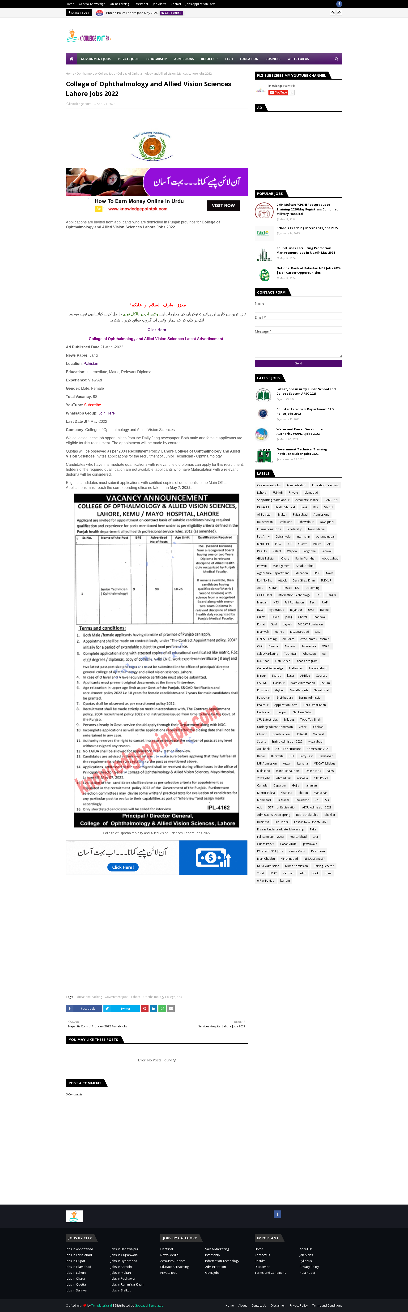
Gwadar (273, 646)
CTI (291, 756)
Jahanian (311, 785)
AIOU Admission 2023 (317, 807)
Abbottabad (330, 558)
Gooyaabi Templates (149, 1305)
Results (262, 551)
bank (304, 507)
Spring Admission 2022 (287, 741)
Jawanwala (310, 844)
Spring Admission (310, 698)
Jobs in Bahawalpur (124, 1249)
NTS (276, 602)
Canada (262, 785)
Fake (313, 829)
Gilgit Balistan (266, 558)
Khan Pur (287, 793)
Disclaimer (262, 1267)
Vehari (303, 727)
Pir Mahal (283, 800)
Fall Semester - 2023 (270, 837)
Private (293, 493)
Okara (285, 558)
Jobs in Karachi (121, 1267)
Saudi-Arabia (305, 566)
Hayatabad (326, 756)
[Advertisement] (256, 35)
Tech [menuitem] (229, 59)
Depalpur (279, 785)
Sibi (316, 800)
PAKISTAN (331, 500)
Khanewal (319, 617)
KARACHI (263, 507)
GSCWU (262, 683)
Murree (279, 632)
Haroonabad (318, 668)
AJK (329, 544)
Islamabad (311, 493)
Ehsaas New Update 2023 (311, 822)
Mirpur (261, 676)
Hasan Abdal (288, 844)
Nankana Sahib (303, 712)
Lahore (135, 997)
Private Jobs (168, 1272)
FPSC (317, 573)
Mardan (262, 602)
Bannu (324, 610)
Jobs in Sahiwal (76, 1290)
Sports (261, 741)
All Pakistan (264, 515)
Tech (313, 602)
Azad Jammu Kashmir (314, 639)
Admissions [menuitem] (184, 59)
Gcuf (274, 624)
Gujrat (261, 617)
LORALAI (301, 734)
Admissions (321, 515)
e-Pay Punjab (265, 881)
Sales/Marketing (267, 654)
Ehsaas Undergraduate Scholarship (280, 829)
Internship (212, 1255)
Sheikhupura (284, 698)
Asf (324, 654)
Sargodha (309, 551)
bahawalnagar (325, 536)
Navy (329, 573)
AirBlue (305, 676)
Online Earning (119, 4)
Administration (296, 485)
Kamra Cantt (297, 851)
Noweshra (309, 646)
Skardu (276, 676)
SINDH (328, 507)
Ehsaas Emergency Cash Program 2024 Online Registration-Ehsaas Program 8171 (164, 13)
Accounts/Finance (307, 500)
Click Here (157, 330)
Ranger (331, 595)
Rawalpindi (326, 522)
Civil (260, 646)
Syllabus (289, 720)
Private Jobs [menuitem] (128, 59)
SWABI (326, 646)
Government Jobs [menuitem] (96, 59)
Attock (282, 580)
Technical (290, 654)
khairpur (262, 705)
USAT (273, 873)
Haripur (281, 712)
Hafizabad (296, 668)
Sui (327, 800)
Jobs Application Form (201, 4)
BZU (260, 610)
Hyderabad (276, 610)
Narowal (290, 646)
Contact (176, 4)
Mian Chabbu (266, 859)
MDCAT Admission (310, 624)
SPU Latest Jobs (267, 720)
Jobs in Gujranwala (124, 1255)
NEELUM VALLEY (314, 859)
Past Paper (141, 4)
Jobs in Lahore (76, 1272)
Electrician (264, 712)
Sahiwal (327, 551)
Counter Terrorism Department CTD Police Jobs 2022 (305, 411)
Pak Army (263, 536)
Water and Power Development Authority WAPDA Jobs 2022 (301, 431)
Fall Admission (294, 602)
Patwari (262, 566)
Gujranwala (283, 536)
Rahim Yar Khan (305, 558)
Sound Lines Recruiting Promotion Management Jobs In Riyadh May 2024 (305, 250)
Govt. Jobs (212, 1272)
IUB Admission (267, 763)
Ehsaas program (307, 661)
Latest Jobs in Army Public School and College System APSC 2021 (306, 391)
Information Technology (222, 1261)
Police (317, 544)
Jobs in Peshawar (123, 1278)
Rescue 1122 (291, 588)
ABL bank (263, 749)
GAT (315, 837)
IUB (290, 544)
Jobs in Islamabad (78, 1267)
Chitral (302, 617)
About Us (306, 1249)
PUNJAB (277, 493)
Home (70, 4)
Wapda (292, 551)
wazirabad (315, 741)
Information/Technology (294, 595)
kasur (290, 676)
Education (301, 573)
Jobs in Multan (121, 1272)
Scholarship (294, 529)
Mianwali (263, 632)
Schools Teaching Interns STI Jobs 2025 (307, 228)
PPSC (278, 544)
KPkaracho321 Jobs (270, 851)
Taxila (275, 617)
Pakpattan (264, 698)
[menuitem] (71, 58)
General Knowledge (92, 4)
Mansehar (320, 793)
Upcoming (312, 588)
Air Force (288, 639)
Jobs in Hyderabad (124, 1261)
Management (281, 566)
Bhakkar (329, 815)
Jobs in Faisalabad (79, 1255)
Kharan (303, 793)
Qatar (273, 588)
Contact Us (262, 1255)
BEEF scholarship (307, 815)
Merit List (263, 544)
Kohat (261, 624)
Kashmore (318, 851)
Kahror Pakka (266, 793)
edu (259, 807)
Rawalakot (302, 800)
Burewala (277, 756)
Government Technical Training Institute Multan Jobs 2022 (301, 451)
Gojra (296, 785)
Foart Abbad (298, 837)
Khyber (279, 690)
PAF (318, 595)
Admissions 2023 (318, 749)
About (242, 1305)
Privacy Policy (309, 1267)
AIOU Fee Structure (288, 749)
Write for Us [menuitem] (298, 59)
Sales (330, 771)
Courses (321, 676)
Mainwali (318, 734)
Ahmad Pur (283, 778)
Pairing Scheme (324, 866)
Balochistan (265, 522)
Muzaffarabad (299, 632)
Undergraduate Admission (275, 727)
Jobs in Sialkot (121, 1290)
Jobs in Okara (75, 1278)
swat (311, 610)
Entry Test (306, 756)
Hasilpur (279, 683)
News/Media (316, 529)
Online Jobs (313, 771)
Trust (260, 873)
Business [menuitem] (272, 59)
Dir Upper (281, 822)
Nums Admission (296, 866)
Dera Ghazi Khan (304, 580)
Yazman (288, 873)
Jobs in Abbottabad (79, 1249)
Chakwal (318, 727)
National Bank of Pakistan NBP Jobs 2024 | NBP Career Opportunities (308, 270)
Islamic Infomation (302, 683)
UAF (324, 602)
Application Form (286, 705)
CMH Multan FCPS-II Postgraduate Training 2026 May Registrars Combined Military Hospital (307, 209)
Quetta (302, 544)
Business (263, 822)
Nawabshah (322, 690)
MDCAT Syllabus (324, 763)
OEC (318, 632)
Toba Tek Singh (310, 720)
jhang (288, 617)
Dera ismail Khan (314, 705)
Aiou (260, 588)
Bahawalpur (306, 522)
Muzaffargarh (299, 690)
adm (302, 873)
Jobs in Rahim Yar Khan (127, 1284)
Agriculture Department (273, 573)
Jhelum (325, 683)
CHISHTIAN (264, 595)
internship (303, 536)
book (315, 873)
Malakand (263, 771)
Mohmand (264, 800)
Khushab (263, 690)
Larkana (302, 763)
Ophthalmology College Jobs (95, 74)
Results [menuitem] (208, 59)
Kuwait (287, 763)
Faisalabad (300, 515)
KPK (315, 507)
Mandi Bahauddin (288, 771)
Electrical (166, 1249)
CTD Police (321, 778)
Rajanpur (296, 610)
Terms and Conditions (270, 1272)
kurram (285, 881)
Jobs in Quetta (76, 1284)
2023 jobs (263, 778)
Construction (281, 734)
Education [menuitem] (249, 59)
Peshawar (285, 522)
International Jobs (269, 529)
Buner (261, 756)
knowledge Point (80, 104)
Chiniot (262, 734)
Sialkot (276, 551)
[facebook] (339, 4)
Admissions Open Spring (273, 815)
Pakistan (91, 364)
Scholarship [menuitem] (156, 59)
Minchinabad (289, 859)
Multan (282, 515)
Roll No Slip (264, 580)
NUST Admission (268, 866)
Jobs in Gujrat (75, 1261)
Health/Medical (285, 507)
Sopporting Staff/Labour (273, 500)
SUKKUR (326, 580)
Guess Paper (265, 844)
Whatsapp (309, 654)
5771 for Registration (282, 807)
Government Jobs (116, 997)
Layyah (287, 624)
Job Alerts (159, 4)
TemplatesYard (101, 1305)
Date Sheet (282, 661)
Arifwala (302, 778)
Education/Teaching (89, 997)
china (328, 873)
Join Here (106, 413)
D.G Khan (263, 661)
